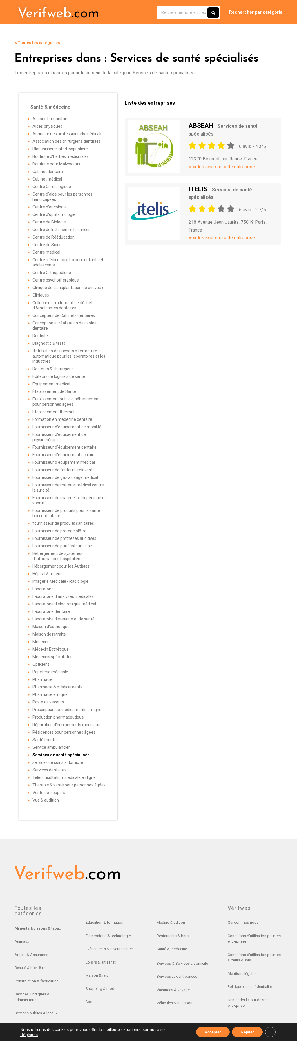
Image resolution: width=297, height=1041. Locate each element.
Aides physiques (47, 126)
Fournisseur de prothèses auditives (64, 538)
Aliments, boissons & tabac (38, 928)
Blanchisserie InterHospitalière (60, 149)
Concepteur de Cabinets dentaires (63, 315)
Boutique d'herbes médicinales (60, 156)
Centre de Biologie (49, 222)
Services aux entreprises (177, 976)
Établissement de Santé (54, 391)
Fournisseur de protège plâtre (59, 530)
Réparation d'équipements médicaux (66, 724)
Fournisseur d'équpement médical (63, 462)
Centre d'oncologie (49, 207)
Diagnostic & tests (48, 343)
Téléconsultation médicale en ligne (64, 777)
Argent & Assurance (31, 954)
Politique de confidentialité (250, 986)
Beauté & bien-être (30, 968)
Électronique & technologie (108, 936)
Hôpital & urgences (49, 573)
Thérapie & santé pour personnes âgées (69, 785)
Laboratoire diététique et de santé (63, 619)
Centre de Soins (46, 244)
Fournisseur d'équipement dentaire (64, 447)
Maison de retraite (49, 634)
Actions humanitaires (52, 118)
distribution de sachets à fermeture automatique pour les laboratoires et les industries (68, 356)
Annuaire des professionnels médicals (67, 133)
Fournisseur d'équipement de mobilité (67, 427)
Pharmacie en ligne (50, 694)
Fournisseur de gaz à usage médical (65, 477)
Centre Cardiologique (51, 186)
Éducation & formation (104, 922)
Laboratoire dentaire (51, 611)
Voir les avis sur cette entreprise (222, 166)
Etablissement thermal (53, 411)
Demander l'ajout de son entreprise (248, 1003)
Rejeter (247, 1032)
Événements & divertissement (110, 949)
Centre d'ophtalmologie (53, 214)
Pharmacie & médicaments (57, 687)
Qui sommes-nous (243, 922)
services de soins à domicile (57, 762)
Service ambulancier (51, 747)
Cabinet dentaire (47, 171)
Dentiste (40, 335)
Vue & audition (45, 800)
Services (164, 963)
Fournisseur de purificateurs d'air (62, 546)
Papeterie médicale (50, 672)
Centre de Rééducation (53, 237)
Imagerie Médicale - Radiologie (60, 581)
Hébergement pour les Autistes (61, 566)
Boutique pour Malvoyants (56, 164)
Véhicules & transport (175, 1003)
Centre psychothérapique (55, 280)
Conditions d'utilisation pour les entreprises (254, 939)
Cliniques (40, 295)
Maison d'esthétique (51, 626)
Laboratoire (43, 589)
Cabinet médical (47, 179)
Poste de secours (48, 702)
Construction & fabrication (37, 981)
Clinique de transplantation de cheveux (67, 287)
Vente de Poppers (48, 792)
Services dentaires (49, 770)
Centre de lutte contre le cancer (61, 229)
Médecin (40, 641)
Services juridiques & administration (32, 997)
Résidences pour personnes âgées (63, 732)
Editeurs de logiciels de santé (58, 376)
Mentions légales (242, 973)
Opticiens (41, 664)
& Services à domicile (190, 963)
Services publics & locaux (36, 1013)
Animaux (22, 941)
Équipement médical (51, 384)
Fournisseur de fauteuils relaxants (63, 470)
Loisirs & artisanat (101, 962)
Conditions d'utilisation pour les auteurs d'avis (254, 957)
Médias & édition (171, 922)
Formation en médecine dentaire (62, 419)
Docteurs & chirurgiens (53, 369)
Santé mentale (46, 739)
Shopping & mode (101, 988)
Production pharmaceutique (58, 717)
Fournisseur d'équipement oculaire (64, 454)
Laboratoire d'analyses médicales (63, 596)
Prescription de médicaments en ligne (67, 709)
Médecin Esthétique (50, 649)
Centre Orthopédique (51, 272)
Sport (90, 1001)
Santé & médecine (172, 949)
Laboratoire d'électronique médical (64, 604)
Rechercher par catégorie (255, 12)
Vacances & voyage (173, 990)
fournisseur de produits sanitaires (63, 523)
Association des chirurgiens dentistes (66, 141)
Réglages (29, 1034)
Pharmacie (42, 679)
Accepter (213, 1032)
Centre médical (46, 252)
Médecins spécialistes (52, 656)
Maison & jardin (99, 975)
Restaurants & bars (173, 936)
